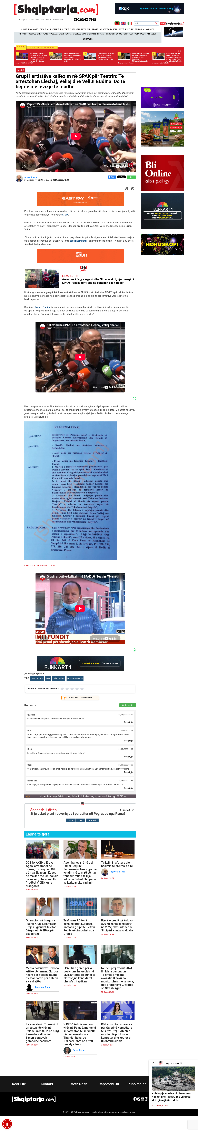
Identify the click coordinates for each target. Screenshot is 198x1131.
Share (113, 177)
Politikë (64, 29)
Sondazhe (87, 39)
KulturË (129, 29)
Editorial (140, 29)
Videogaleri (140, 34)
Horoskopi (110, 34)
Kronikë (20, 70)
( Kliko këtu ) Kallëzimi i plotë (39, 565)
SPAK (65, 214)
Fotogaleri (128, 34)
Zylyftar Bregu (118, 871)
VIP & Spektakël (89, 34)
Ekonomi (85, 29)
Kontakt (47, 1084)
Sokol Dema (79, 1050)
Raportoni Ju (109, 1084)
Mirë (71, 820)
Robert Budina (42, 307)
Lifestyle (77, 34)
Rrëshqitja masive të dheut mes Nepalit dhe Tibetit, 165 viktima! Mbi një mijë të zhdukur (171, 1097)
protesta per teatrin (75, 678)
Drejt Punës (42, 34)
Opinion (150, 29)
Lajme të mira (65, 34)
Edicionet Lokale (37, 29)
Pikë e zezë (151, 34)
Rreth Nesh (78, 1084)
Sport (95, 29)
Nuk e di (92, 820)
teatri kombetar (37, 678)
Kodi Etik (19, 1084)
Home (24, 29)
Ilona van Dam (42, 987)
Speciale (53, 34)
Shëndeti (75, 29)
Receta (100, 34)
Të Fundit (23, 34)
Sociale (32, 34)
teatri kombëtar (78, 240)
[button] (7, 1124)
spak (48, 678)
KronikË (54, 29)
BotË (121, 29)
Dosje (119, 34)
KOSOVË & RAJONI (108, 29)
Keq (80, 820)
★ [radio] (62, 689)
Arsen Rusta (31, 177)
